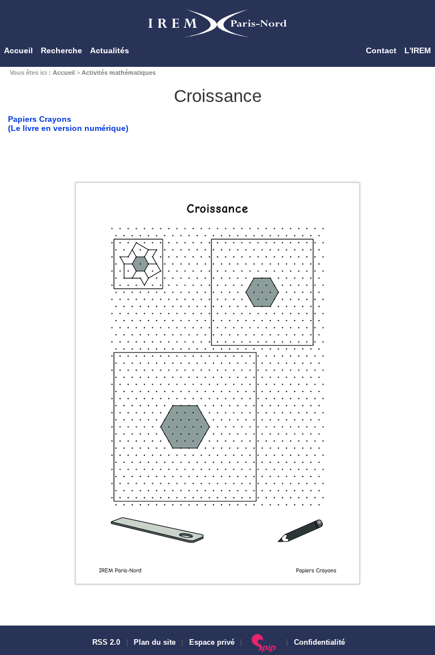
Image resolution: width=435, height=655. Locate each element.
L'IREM (417, 50)
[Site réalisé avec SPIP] (264, 643)
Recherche (61, 50)
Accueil (18, 50)
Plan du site (155, 643)
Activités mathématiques (119, 72)
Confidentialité (319, 643)
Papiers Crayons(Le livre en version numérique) (68, 123)
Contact (381, 50)
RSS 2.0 (105, 643)
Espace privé (211, 643)
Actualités (109, 50)
